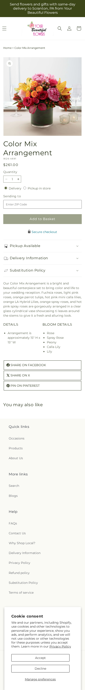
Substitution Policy (23, 583)
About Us (16, 458)
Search (14, 486)
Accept (40, 658)
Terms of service (21, 593)
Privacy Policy (60, 646)
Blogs (13, 496)
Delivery (15, 188)
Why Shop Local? (22, 543)
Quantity (10, 172)
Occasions (16, 438)
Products (16, 448)
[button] (60, 28)
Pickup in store (39, 188)
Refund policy (19, 573)
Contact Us (17, 533)
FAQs (13, 523)
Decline (40, 669)
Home (7, 47)
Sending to (18, 196)
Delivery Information (25, 553)
